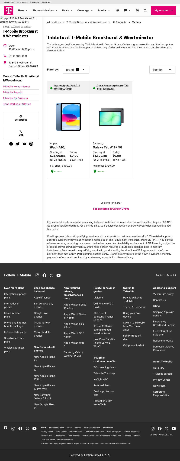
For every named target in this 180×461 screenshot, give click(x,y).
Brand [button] (70, 69)
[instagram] (31, 144)
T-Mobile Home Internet (16, 86)
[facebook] (11, 144)
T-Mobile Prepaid (12, 92)
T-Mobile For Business (15, 98)
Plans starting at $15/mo (17, 103)
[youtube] (24, 144)
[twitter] (18, 144)
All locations (54, 22)
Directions (21, 118)
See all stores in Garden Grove (111, 208)
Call (21, 133)
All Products (119, 22)
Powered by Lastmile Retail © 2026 (90, 454)
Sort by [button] (162, 70)
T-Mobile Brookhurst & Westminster (86, 22)
